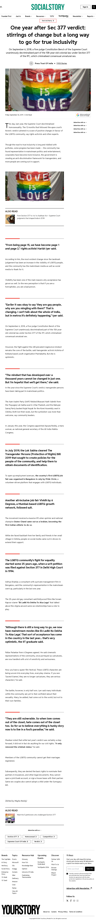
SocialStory (47, 21)
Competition (48, 837)
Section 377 (12, 837)
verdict (37, 842)
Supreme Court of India (17, 842)
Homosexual (30, 837)
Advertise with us (34, 830)
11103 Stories (61, 63)
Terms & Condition (75, 912)
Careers (54, 912)
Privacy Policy (63, 912)
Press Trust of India (44, 63)
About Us (46, 912)
